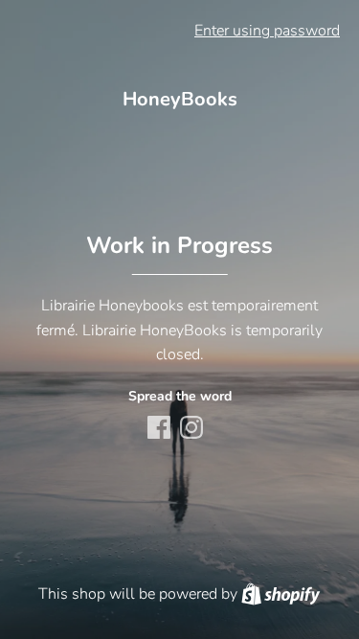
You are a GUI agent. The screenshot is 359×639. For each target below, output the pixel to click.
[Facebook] (160, 429)
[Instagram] (193, 429)
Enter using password (267, 30)
